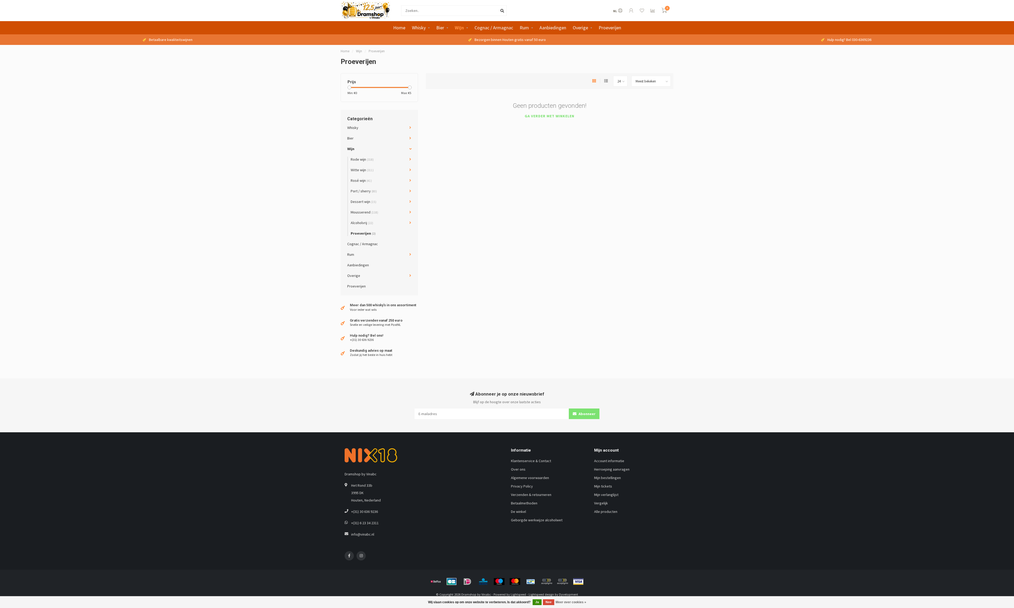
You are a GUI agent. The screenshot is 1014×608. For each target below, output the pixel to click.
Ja (537, 602)
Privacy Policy (522, 486)
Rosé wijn (361, 180)
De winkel (518, 511)
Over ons (518, 469)
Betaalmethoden (524, 503)
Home (399, 28)
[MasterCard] (515, 582)
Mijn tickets (603, 486)
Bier (440, 28)
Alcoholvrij (362, 222)
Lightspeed (518, 594)
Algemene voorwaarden (530, 477)
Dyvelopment (568, 594)
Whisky (419, 28)
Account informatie (609, 460)
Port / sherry (364, 191)
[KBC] (483, 582)
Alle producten (605, 511)
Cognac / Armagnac (494, 28)
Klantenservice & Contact (531, 460)
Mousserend (364, 212)
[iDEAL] (467, 582)
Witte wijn (362, 170)
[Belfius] (435, 582)
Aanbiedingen (552, 28)
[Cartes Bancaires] (451, 582)
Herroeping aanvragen (612, 469)
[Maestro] (499, 582)
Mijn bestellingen (607, 477)
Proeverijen (610, 28)
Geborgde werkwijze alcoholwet (536, 520)
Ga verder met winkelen (549, 116)
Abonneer (586, 413)
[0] (664, 11)
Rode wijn (362, 159)
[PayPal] (546, 582)
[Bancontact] (530, 582)
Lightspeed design (541, 594)
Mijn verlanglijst (606, 494)
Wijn (459, 28)
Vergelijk (601, 503)
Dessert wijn (363, 201)
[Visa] (578, 582)
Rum (524, 28)
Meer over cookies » (571, 602)
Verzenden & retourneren (531, 494)
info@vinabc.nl (362, 534)
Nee (549, 602)
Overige (580, 28)
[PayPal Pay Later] (562, 582)
